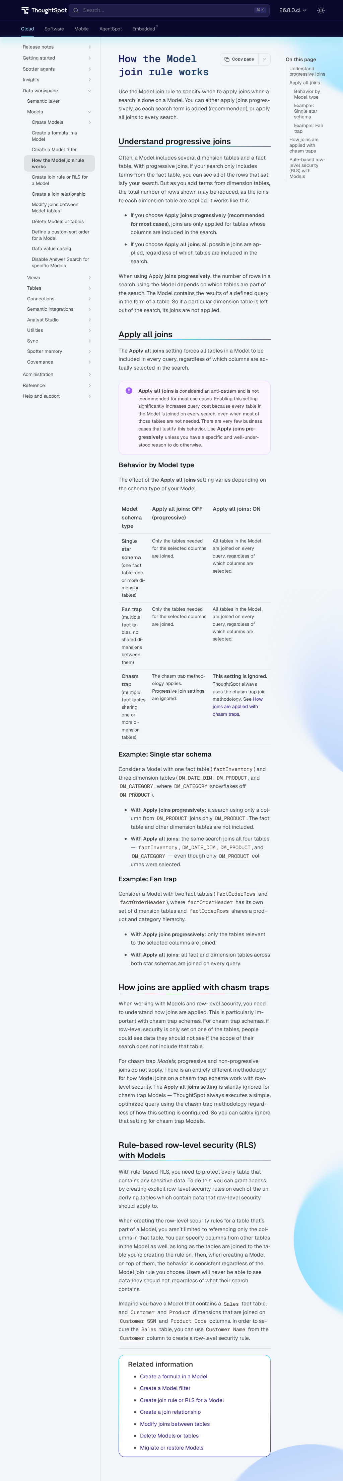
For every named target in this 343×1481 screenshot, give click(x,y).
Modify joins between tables (175, 1423)
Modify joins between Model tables (55, 207)
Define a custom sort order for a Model (60, 235)
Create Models (47, 122)
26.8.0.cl (289, 10)
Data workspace (40, 91)
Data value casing (51, 248)
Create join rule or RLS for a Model (182, 1400)
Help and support (41, 396)
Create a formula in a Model (173, 1376)
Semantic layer (43, 101)
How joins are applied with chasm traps (304, 145)
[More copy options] (264, 59)
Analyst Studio (43, 320)
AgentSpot (110, 29)
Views (33, 278)
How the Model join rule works (58, 163)
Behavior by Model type (307, 94)
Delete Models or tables (169, 1435)
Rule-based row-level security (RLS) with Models (307, 168)
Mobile (81, 29)
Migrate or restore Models (171, 1447)
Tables (34, 288)
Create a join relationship (170, 1411)
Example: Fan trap (308, 128)
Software (54, 29)
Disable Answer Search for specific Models (60, 262)
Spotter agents (39, 69)
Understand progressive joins (307, 71)
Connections (40, 299)
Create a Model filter (165, 1388)
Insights (31, 80)
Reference (34, 385)
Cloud (27, 29)
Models (35, 112)
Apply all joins (304, 83)
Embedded (143, 29)
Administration (38, 374)
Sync (32, 341)
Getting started (39, 58)
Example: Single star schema (305, 111)
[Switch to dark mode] (321, 10)
